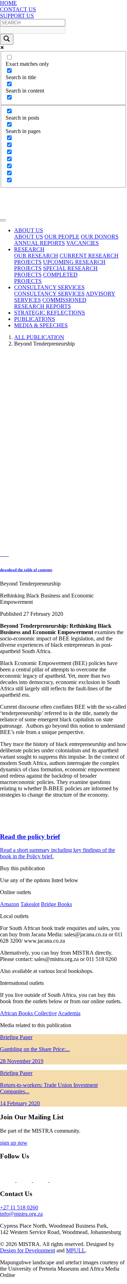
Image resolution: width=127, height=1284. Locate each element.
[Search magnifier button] (6, 39)
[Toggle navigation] (3, 220)
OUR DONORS (100, 237)
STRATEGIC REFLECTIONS (49, 313)
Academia (69, 1013)
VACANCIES (82, 243)
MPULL (75, 1250)
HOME (8, 3)
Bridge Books (56, 904)
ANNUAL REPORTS (39, 243)
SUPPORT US (17, 16)
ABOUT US (28, 237)
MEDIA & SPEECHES (41, 325)
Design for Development (27, 1250)
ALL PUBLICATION (39, 337)
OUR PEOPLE (61, 237)
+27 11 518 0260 (19, 1207)
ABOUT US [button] (28, 230)
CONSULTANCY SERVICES (49, 294)
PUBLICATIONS (34, 319)
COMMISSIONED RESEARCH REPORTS (50, 303)
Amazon (9, 904)
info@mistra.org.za (21, 1214)
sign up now (14, 1143)
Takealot (30, 904)
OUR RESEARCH (36, 256)
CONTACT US (18, 9)
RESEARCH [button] (29, 249)
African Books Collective (28, 1013)
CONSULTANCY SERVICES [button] (49, 287)
